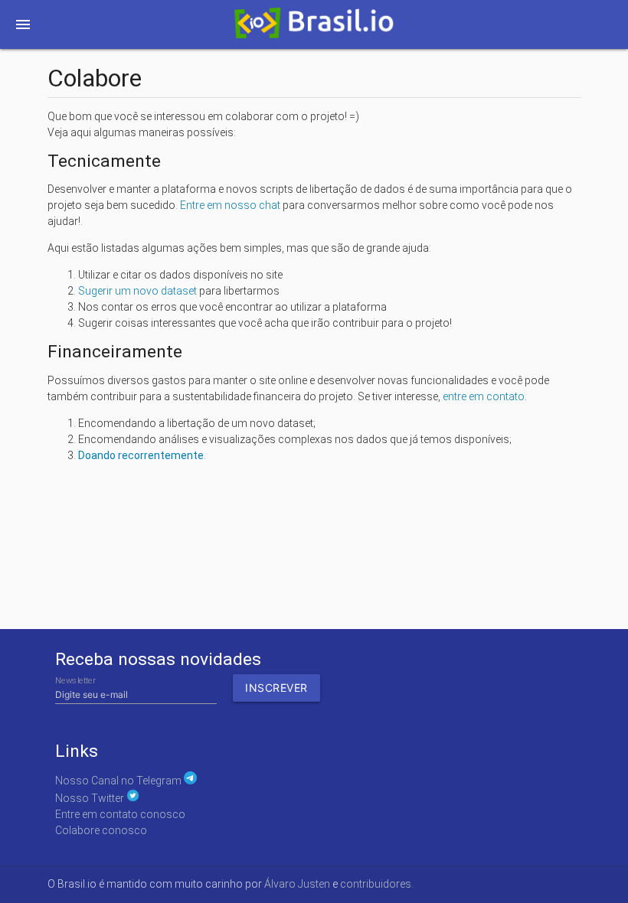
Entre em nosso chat (230, 205)
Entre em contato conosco (120, 814)
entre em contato (484, 396)
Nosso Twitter (90, 798)
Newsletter (75, 681)
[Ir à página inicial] (313, 27)
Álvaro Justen (297, 884)
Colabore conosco (101, 830)
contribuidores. (377, 884)
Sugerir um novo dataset (137, 291)
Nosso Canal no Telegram (119, 780)
